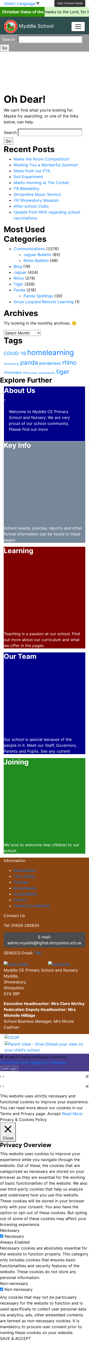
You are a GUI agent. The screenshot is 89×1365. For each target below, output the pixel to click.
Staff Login (9, 1068)
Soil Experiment (28, 176)
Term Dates (24, 876)
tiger (62, 371)
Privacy (20, 899)
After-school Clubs (31, 206)
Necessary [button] (10, 1230)
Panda (19, 289)
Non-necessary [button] (14, 1283)
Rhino (19, 278)
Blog (18, 266)
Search (8, 39)
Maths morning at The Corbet (41, 182)
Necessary (14, 1236)
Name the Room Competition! (41, 159)
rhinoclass (13, 372)
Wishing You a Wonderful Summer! (46, 164)
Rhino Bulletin (36, 260)
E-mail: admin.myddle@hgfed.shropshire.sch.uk (44, 939)
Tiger (18, 284)
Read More (72, 1113)
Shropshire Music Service (37, 194)
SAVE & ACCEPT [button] (15, 1338)
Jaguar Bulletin (37, 254)
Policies (21, 882)
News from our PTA (32, 170)
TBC (38, 952)
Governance (25, 888)
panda (29, 362)
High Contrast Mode (70, 3)
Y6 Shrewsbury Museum (36, 200)
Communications (29, 248)
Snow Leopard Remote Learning (44, 301)
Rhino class (30, 372)
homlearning (11, 363)
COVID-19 (15, 353)
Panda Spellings (38, 295)
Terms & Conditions (32, 905)
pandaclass (50, 363)
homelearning (50, 352)
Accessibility (25, 893)
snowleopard (47, 372)
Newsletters (25, 870)
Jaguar (20, 272)
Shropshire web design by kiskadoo (33, 1062)
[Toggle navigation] (78, 26)
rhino (69, 362)
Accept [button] (54, 1113)
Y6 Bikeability (26, 188)
